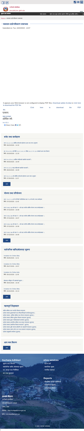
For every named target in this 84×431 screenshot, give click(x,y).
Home (3, 18)
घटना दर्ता (47, 364)
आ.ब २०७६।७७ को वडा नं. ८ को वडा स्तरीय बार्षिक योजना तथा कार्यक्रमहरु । (24, 224)
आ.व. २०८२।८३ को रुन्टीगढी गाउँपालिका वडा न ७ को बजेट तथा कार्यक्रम (23, 199)
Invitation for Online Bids (12, 255)
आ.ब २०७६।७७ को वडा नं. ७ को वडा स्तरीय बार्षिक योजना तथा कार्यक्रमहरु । (24, 232)
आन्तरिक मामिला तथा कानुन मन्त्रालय (20, 322)
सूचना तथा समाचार (9, 364)
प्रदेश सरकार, (6, 320)
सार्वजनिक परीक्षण (49, 388)
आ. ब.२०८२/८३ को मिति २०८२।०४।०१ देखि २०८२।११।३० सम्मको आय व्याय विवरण (26, 151)
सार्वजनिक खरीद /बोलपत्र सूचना (13, 367)
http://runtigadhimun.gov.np (17, 410)
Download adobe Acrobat (62, 103)
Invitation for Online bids (11, 272)
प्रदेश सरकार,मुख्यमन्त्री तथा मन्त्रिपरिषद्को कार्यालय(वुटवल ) (19, 313)
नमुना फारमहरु (7, 116)
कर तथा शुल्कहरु (8, 373)
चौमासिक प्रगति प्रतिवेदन (52, 382)
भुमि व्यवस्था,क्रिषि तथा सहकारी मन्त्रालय (21, 327)
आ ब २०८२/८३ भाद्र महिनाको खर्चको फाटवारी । (16, 168)
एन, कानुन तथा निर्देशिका (11, 370)
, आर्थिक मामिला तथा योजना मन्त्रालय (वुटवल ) (22, 315)
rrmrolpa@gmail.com (13, 414)
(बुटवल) (32, 322)
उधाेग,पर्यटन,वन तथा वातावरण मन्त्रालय (20, 329)
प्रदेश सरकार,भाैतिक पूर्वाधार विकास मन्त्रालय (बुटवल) (17, 317)
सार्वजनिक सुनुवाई (50, 385)
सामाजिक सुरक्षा (49, 367)
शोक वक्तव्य (39, 14)
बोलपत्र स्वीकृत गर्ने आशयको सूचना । (13, 280)
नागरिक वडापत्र (49, 370)
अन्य (7, 184)
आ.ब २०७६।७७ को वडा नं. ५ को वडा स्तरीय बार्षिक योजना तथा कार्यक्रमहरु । (24, 207)
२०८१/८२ (6, 122)
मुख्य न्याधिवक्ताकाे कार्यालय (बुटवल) (19, 320)
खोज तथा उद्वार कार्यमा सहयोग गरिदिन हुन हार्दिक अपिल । (60, 14)
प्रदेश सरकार (6, 315)
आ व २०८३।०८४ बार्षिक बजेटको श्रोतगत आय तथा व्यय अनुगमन (20, 143)
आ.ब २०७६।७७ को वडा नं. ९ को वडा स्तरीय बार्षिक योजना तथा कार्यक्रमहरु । (24, 216)
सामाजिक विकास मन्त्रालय (17, 324)
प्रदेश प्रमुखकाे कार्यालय (9, 331)
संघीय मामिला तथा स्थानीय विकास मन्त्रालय (14, 310)
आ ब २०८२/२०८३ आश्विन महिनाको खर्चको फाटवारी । (18, 159)
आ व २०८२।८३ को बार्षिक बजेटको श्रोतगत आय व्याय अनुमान (20, 176)
